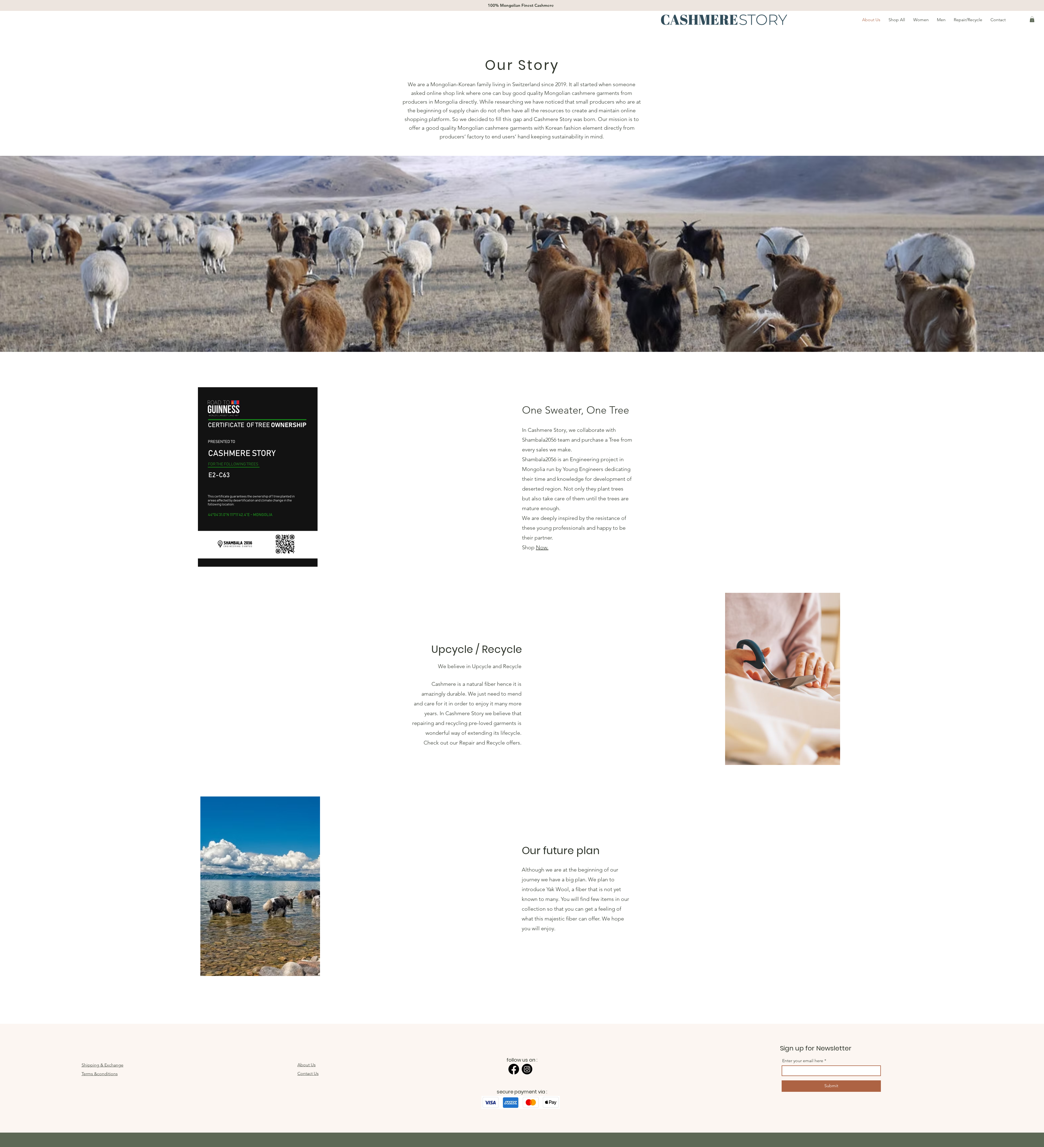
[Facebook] (513, 1069)
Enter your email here (802, 1061)
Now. (542, 547)
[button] (1032, 19)
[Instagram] (527, 1069)
